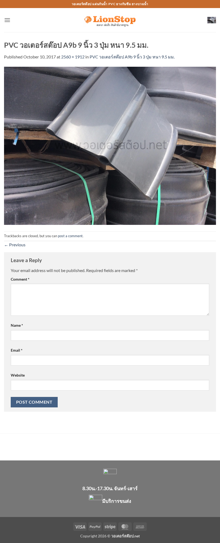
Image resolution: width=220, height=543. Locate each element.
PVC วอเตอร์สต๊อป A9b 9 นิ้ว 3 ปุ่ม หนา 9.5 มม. (132, 56)
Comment (20, 279)
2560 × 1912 (73, 56)
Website (18, 375)
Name (17, 325)
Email (17, 350)
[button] (7, 20)
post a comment (70, 236)
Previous (14, 244)
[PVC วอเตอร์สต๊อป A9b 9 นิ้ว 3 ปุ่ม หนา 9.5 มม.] (110, 145)
